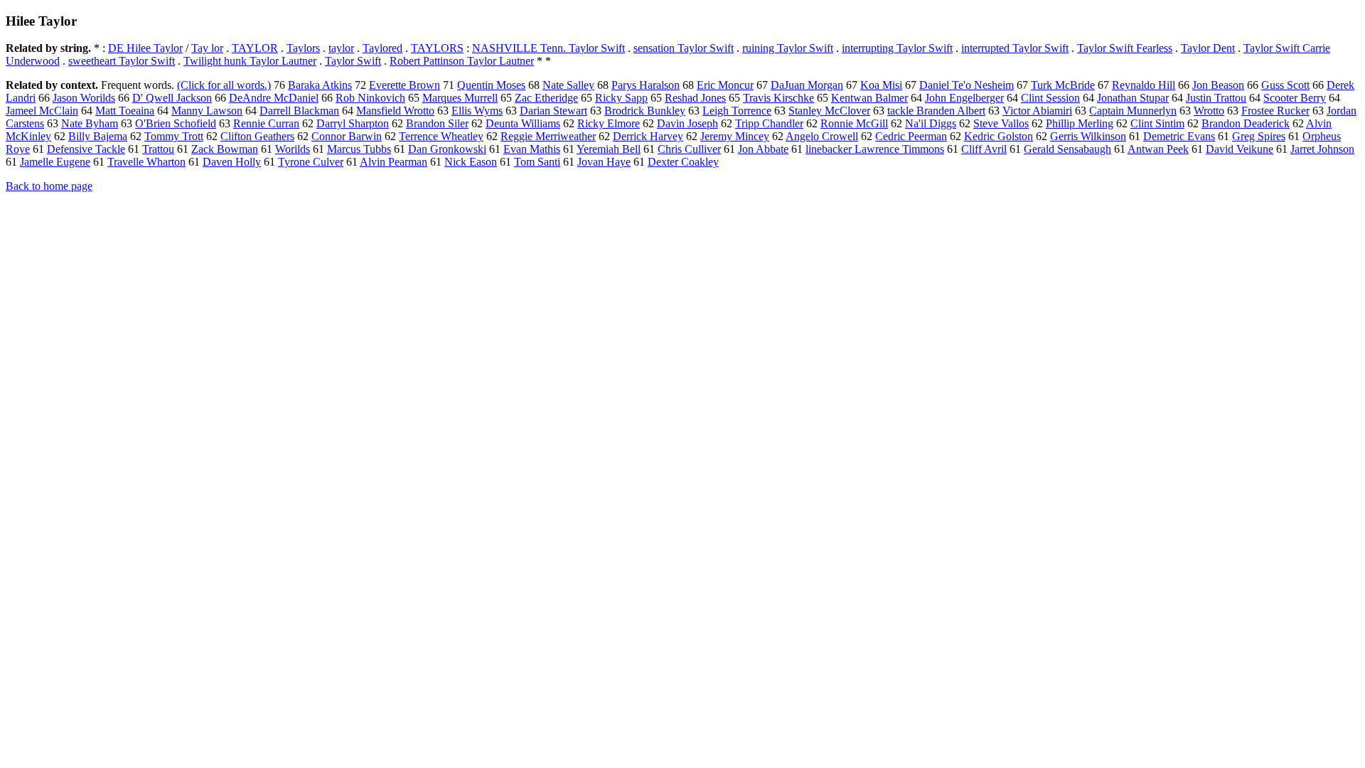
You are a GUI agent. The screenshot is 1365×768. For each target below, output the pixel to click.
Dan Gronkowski (447, 149)
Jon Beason (1218, 85)
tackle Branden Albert (936, 111)
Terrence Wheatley (441, 136)
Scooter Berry (1294, 98)
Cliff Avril (984, 149)
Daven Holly (232, 162)
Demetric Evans (1179, 136)
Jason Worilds (84, 98)
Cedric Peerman (911, 136)
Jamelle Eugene (55, 162)
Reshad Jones (695, 98)
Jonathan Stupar (1133, 98)
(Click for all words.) (224, 85)
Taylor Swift (353, 61)
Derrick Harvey (648, 136)
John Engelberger (964, 98)
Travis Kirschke (778, 98)
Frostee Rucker (1275, 111)
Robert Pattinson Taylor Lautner (462, 61)
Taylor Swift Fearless (1124, 48)
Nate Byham (89, 123)
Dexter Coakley (683, 162)
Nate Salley (568, 85)
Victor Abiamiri (1037, 111)
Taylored (382, 48)
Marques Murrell (460, 98)
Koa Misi (881, 85)
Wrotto (1209, 111)
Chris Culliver (689, 149)
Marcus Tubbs (359, 149)
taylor (341, 48)
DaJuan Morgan (807, 85)
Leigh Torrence (736, 111)
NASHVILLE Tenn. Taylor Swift (548, 48)
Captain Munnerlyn (1133, 111)
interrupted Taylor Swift (1015, 48)
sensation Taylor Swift (683, 48)
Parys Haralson (645, 85)
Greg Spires (1258, 136)
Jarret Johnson (1322, 149)
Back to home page (49, 186)
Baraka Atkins (320, 85)
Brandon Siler (437, 123)
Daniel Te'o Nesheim (966, 85)
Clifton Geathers (257, 136)
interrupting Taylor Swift (897, 48)
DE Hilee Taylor (145, 48)
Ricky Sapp (621, 98)
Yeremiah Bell (609, 149)
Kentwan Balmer (869, 98)
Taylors (303, 48)
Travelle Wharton (146, 162)
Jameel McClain (42, 111)
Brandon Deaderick (1245, 123)
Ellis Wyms (477, 111)
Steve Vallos (1001, 123)
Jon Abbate (763, 149)
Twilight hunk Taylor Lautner (249, 61)
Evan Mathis (531, 149)
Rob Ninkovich (370, 98)
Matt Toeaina (124, 111)
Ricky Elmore (608, 123)
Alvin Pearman (393, 162)
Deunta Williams (523, 123)
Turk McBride (1063, 85)
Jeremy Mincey (734, 136)
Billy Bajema (97, 136)
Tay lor (207, 48)
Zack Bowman (224, 149)
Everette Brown (404, 85)
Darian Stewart (553, 111)
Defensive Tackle (86, 149)
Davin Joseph (687, 123)
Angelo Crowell (822, 136)
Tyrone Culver (310, 162)
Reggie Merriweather (548, 136)
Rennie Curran (266, 123)
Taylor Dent (1208, 48)
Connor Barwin (346, 136)
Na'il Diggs (930, 123)
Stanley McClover (829, 111)
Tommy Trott (173, 136)
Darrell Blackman (299, 111)
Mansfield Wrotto (395, 111)
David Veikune (1239, 149)
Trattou (158, 149)
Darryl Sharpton (352, 123)
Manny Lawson (206, 111)
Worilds (292, 149)
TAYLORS (437, 48)
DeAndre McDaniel (273, 98)
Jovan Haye (604, 162)
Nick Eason (470, 162)
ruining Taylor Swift (787, 48)
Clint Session (1050, 98)
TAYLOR (255, 48)
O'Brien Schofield (175, 123)
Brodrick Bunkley (644, 111)
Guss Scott (1285, 85)
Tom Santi (537, 162)
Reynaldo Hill (1143, 85)
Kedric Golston (998, 136)
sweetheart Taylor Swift (121, 61)
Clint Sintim (1157, 123)
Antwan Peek (1158, 149)
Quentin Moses (491, 85)
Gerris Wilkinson (1088, 136)
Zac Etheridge (546, 98)
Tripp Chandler (769, 123)
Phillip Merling (1079, 123)
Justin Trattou (1216, 98)
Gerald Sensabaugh (1067, 149)
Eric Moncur (725, 85)
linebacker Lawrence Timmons (874, 149)
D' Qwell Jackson (172, 98)
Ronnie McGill (854, 123)
